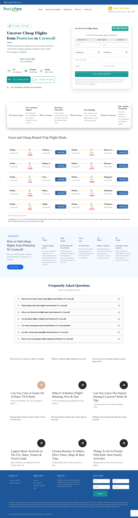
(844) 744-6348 (121, 28)
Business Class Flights (53, 9)
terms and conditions (30, 221)
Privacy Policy (37, 483)
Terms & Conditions (39, 485)
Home (41, 9)
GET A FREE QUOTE (21, 79)
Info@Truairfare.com (14, 2)
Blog (34, 488)
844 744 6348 (121, 8)
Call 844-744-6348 (45, 80)
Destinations (68, 9)
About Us (78, 9)
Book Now (60, 152)
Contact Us (88, 9)
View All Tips (15, 267)
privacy (93, 84)
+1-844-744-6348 (14, 480)
